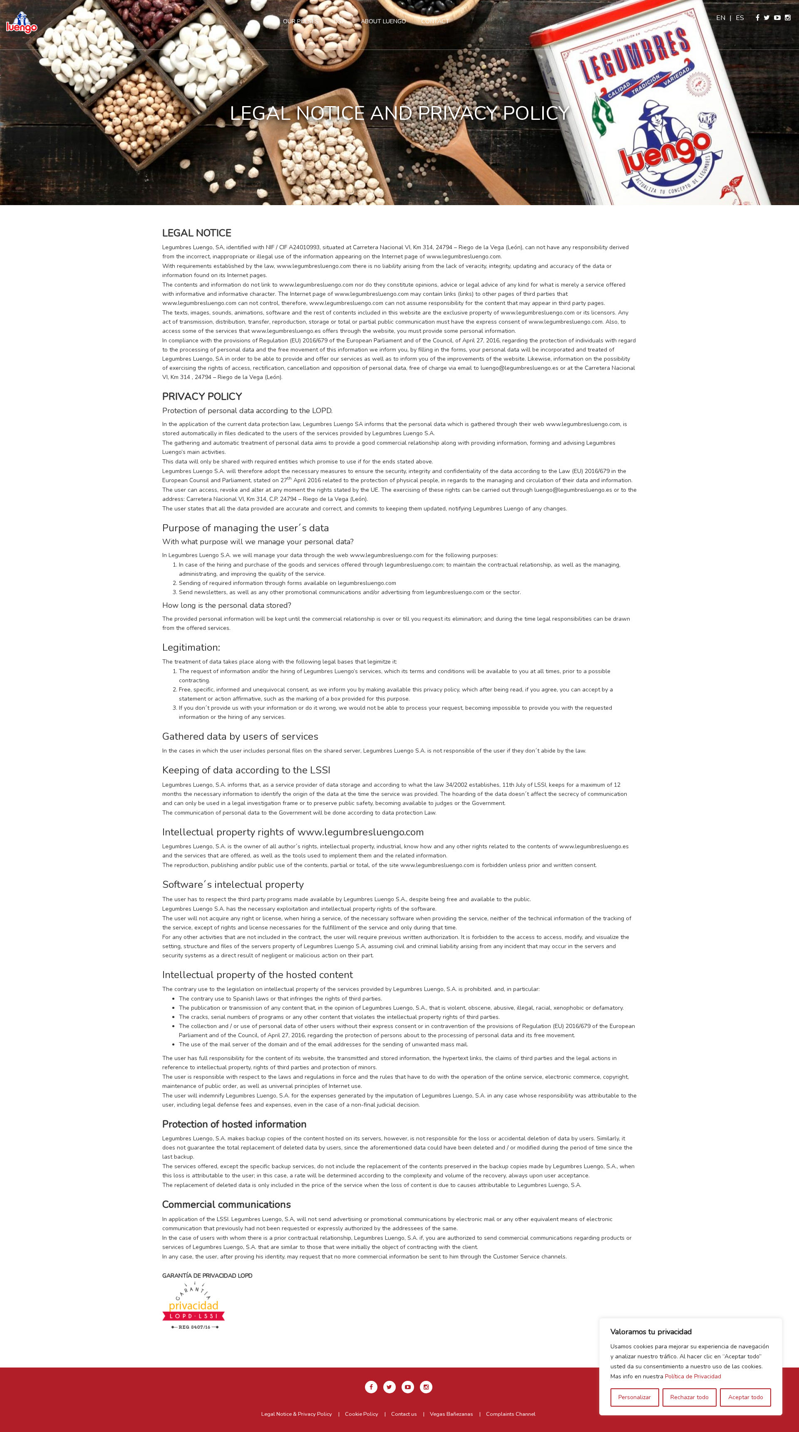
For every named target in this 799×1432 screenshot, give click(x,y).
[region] (690, 1366)
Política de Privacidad (693, 1376)
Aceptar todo (745, 1397)
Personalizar (634, 1397)
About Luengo (383, 21)
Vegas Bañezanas (451, 1414)
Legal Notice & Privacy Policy (296, 1414)
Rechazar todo (689, 1397)
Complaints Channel (511, 1414)
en (720, 17)
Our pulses (301, 21)
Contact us (404, 1414)
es (740, 17)
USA (340, 21)
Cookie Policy (361, 1414)
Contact (435, 21)
